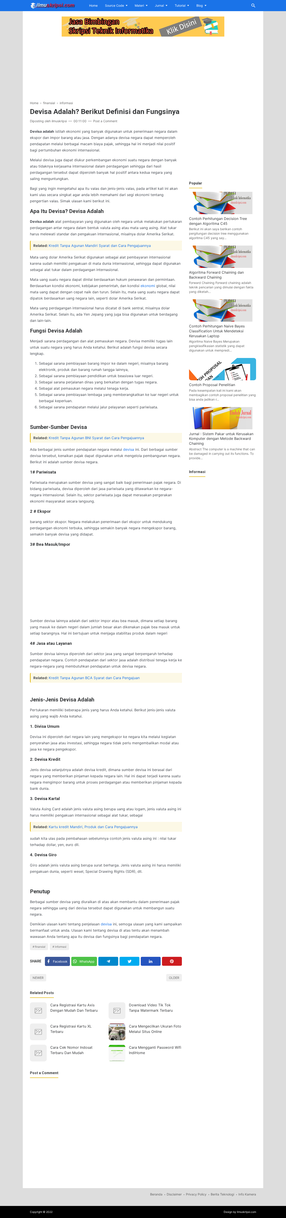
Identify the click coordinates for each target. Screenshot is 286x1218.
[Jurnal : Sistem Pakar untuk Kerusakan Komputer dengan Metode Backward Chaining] (222, 428)
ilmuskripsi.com (246, 1212)
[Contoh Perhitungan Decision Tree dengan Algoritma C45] (222, 213)
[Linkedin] (151, 961)
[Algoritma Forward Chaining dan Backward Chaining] (222, 266)
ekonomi (148, 285)
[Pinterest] (172, 961)
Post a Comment (105, 121)
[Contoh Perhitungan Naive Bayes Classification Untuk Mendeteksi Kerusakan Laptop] (222, 320)
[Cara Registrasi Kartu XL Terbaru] (38, 1032)
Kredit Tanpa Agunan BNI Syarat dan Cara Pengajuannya (96, 438)
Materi (139, 5)
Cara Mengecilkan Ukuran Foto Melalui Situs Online (155, 1029)
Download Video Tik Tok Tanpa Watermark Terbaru (151, 1008)
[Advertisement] (106, 69)
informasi (60, 946)
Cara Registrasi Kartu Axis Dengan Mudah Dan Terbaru (74, 1008)
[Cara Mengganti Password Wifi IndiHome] (117, 1053)
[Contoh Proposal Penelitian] (222, 379)
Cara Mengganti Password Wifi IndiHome (155, 1050)
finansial (40, 946)
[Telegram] (108, 961)
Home (93, 5)
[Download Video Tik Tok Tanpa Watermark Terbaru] (117, 1010)
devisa (128, 449)
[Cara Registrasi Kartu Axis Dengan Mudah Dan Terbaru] (38, 1010)
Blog (199, 5)
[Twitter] (129, 961)
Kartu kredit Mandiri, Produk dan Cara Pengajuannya (93, 827)
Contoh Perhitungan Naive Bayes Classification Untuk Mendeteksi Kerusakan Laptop (217, 331)
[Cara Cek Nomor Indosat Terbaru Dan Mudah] (38, 1053)
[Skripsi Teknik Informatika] (52, 5)
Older (174, 978)
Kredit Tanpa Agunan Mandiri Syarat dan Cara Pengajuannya (100, 245)
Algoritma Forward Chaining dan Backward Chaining (216, 274)
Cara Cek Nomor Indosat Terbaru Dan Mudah (71, 1050)
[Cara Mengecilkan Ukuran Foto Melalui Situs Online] (117, 1032)
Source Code (114, 5)
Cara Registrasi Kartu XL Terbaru (71, 1029)
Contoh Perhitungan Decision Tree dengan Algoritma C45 (218, 221)
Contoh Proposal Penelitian (212, 385)
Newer (38, 978)
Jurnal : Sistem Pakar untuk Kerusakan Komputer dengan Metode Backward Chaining (221, 439)
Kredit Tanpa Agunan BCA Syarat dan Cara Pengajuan (94, 678)
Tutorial (180, 5)
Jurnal (159, 5)
